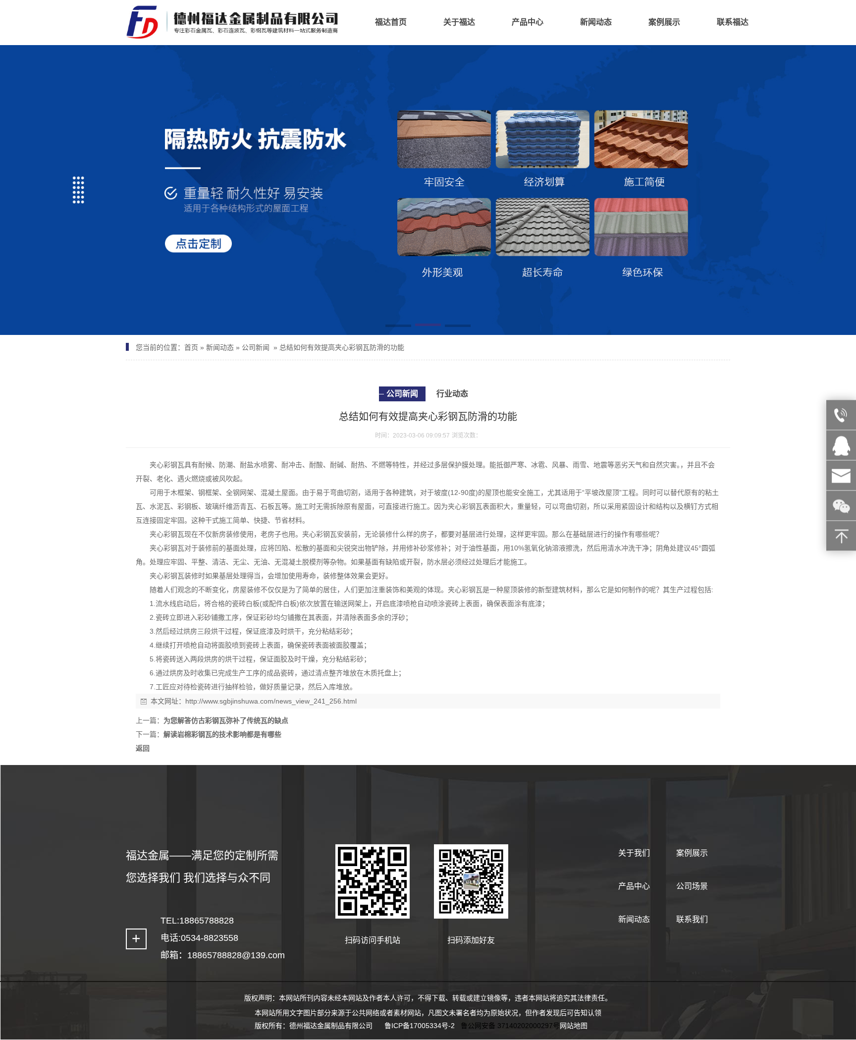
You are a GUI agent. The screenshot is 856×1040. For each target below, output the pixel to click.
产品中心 (634, 886)
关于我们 (634, 853)
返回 (143, 748)
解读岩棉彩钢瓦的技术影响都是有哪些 (222, 734)
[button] (398, 326)
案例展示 (692, 853)
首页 (191, 347)
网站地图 (574, 1026)
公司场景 (692, 886)
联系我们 (692, 919)
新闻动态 (220, 347)
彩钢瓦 (173, 465)
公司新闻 (255, 347)
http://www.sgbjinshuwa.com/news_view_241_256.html (271, 701)
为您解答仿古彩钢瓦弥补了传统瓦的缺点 (225, 720)
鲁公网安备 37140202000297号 (510, 1026)
